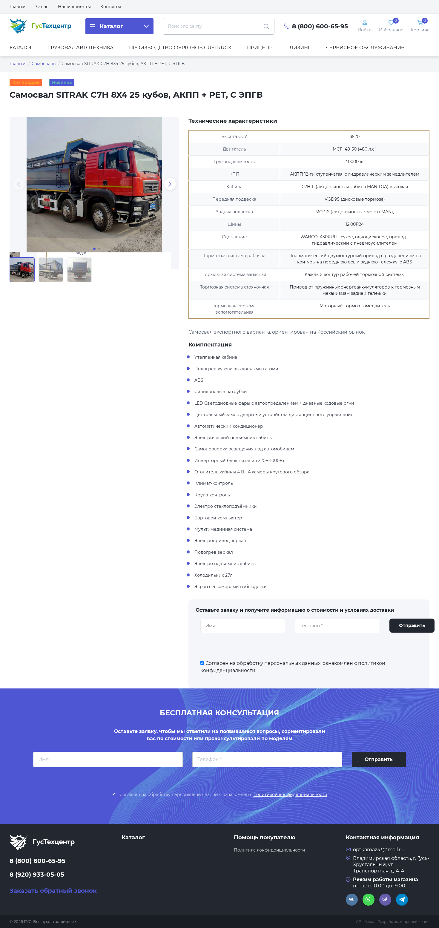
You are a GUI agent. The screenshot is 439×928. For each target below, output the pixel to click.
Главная (18, 6)
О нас (42, 6)
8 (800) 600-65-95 (320, 26)
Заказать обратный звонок (53, 890)
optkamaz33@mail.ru (378, 849)
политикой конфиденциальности (290, 794)
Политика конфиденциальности (269, 850)
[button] (170, 184)
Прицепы (260, 47)
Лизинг (300, 47)
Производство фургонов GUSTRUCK (180, 47)
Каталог (21, 47)
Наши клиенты (74, 6)
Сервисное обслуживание (365, 47)
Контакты (110, 6)
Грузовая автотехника (80, 47)
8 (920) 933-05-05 (37, 874)
